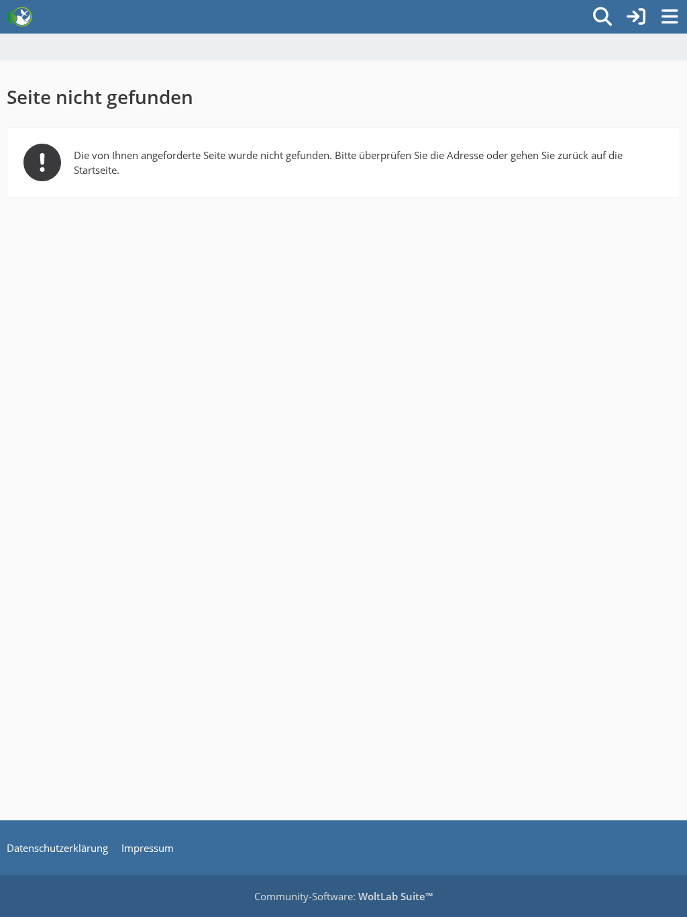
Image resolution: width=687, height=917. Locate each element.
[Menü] (669, 16)
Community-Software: (343, 896)
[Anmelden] (636, 17)
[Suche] (602, 16)
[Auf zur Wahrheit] (20, 16)
